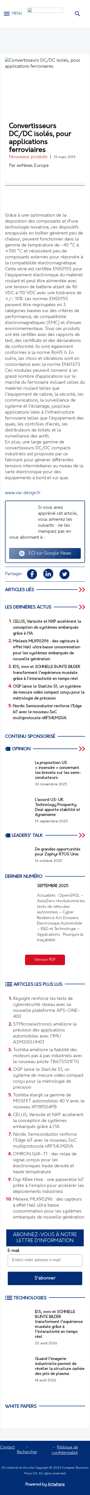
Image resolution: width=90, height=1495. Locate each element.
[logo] (45, 14)
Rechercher (27, 1452)
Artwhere (56, 1485)
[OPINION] (82, 748)
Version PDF (45, 960)
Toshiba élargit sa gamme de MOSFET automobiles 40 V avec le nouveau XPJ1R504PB (48, 1101)
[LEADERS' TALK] (82, 835)
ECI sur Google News (48, 553)
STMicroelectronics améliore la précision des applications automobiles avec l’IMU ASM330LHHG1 (44, 1033)
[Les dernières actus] (82, 607)
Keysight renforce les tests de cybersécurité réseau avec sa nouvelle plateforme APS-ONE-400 (46, 1008)
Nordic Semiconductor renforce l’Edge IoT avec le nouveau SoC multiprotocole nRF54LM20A (45, 1140)
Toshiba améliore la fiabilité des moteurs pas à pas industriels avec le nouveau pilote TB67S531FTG (47, 1056)
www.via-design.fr (22, 493)
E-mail (13, 1251)
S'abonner (45, 1278)
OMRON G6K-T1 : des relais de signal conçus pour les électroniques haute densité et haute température (45, 1163)
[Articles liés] (82, 589)
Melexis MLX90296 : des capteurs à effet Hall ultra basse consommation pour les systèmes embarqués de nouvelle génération (48, 1208)
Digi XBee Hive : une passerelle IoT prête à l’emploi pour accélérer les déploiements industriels (48, 1186)
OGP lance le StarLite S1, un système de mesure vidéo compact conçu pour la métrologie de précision (48, 1079)
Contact (7, 1447)
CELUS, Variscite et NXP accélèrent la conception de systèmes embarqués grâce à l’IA (48, 1121)
